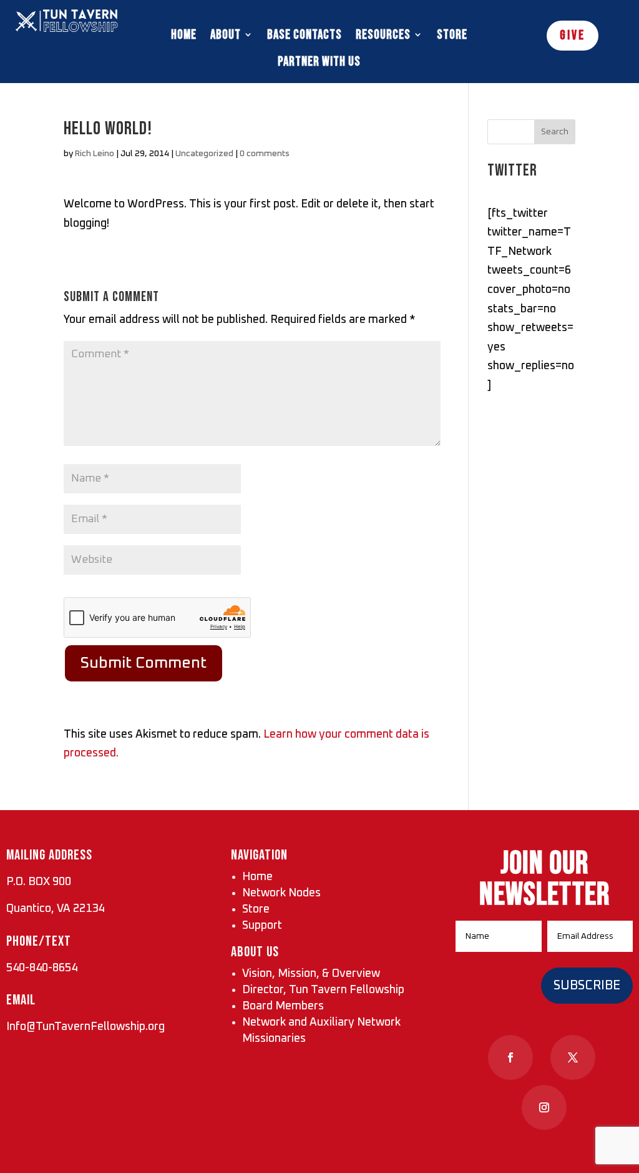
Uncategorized (204, 153)
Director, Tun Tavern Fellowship (323, 990)
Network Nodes (281, 893)
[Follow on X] (572, 1057)
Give (572, 35)
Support (262, 925)
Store (452, 34)
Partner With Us (319, 61)
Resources (383, 34)
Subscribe (587, 985)
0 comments (265, 153)
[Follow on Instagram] (544, 1107)
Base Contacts (304, 34)
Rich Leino (94, 153)
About (225, 34)
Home (184, 34)
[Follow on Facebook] (510, 1057)
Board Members (283, 1006)
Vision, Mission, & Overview (311, 973)
